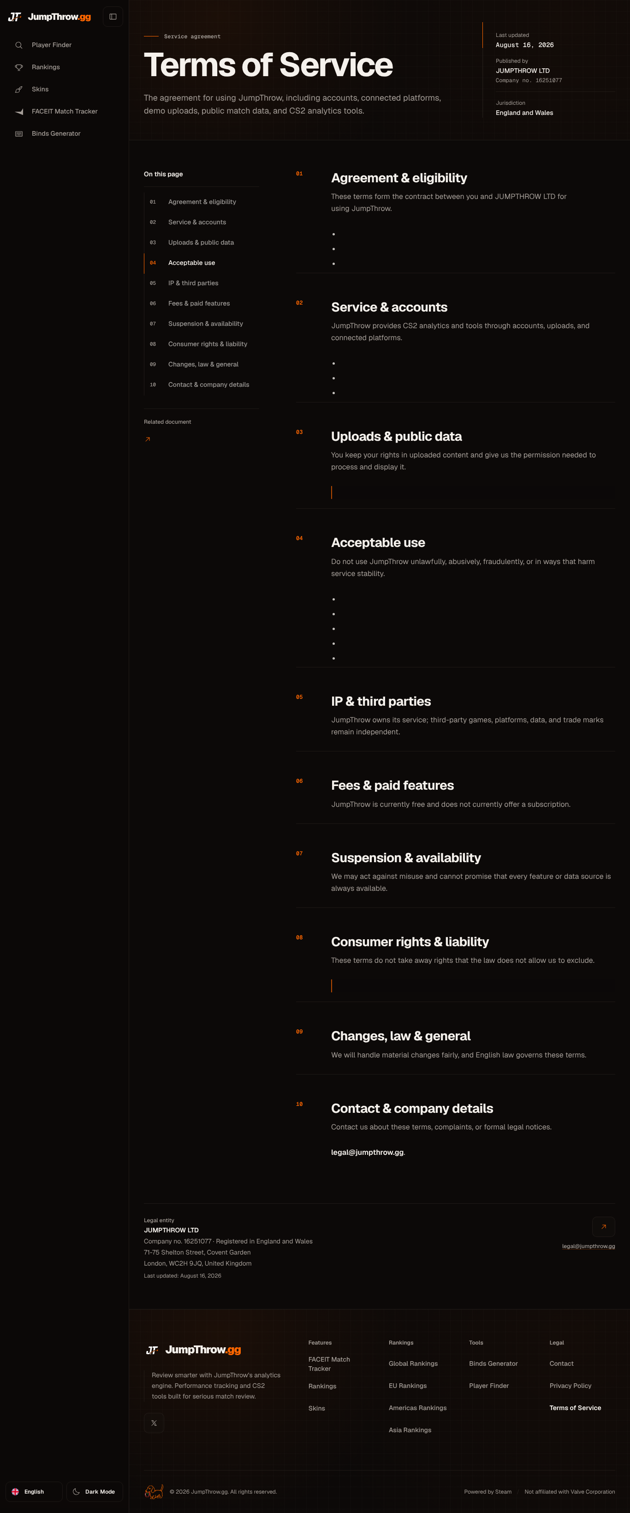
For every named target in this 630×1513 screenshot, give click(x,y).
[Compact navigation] (113, 16)
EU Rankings (408, 1386)
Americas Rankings (418, 1408)
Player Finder (489, 1386)
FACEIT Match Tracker (330, 1364)
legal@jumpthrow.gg (367, 1152)
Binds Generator (493, 1364)
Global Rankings (413, 1364)
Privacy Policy (571, 1386)
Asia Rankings (410, 1430)
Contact (562, 1364)
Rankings (323, 1386)
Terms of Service (575, 1408)
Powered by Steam (488, 1491)
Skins (317, 1409)
